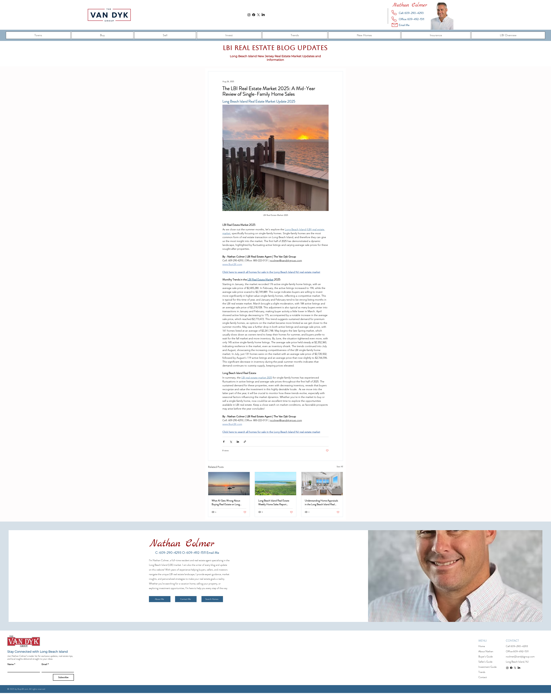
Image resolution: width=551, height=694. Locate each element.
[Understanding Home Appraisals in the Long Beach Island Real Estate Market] (322, 483)
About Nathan (485, 651)
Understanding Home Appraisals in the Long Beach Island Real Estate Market (321, 502)
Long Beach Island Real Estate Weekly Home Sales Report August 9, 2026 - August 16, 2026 (273, 502)
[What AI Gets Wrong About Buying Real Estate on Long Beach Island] (229, 483)
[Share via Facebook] (223, 441)
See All (340, 466)
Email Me (212, 552)
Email (45, 664)
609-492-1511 (521, 651)
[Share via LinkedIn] (237, 441)
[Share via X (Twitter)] (230, 441)
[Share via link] (245, 441)
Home (481, 646)
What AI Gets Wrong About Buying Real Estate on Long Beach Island (226, 502)
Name (11, 664)
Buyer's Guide (485, 656)
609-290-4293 (519, 646)
